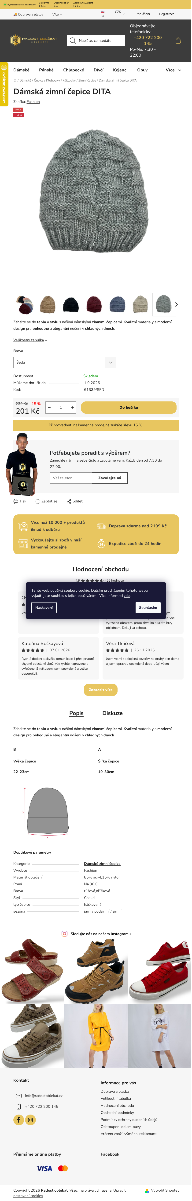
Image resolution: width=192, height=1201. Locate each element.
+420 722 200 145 (148, 40)
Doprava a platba (115, 1091)
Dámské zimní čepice (102, 863)
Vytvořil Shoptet (165, 1190)
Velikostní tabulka (28, 340)
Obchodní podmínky (117, 1112)
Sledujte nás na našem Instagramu (101, 934)
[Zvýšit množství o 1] (72, 407)
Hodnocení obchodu (101, 569)
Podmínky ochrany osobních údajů (129, 1119)
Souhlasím (148, 607)
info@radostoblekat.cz (44, 1095)
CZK (118, 12)
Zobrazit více (101, 689)
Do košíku (128, 407)
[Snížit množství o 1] (49, 407)
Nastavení (44, 607)
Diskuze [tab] (112, 713)
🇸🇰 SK (103, 14)
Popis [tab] (76, 713)
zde (127, 595)
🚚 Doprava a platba (28, 14)
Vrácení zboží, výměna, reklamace (129, 1133)
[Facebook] (18, 1120)
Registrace (166, 14)
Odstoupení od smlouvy (121, 1126)
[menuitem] (21, 70)
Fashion (33, 101)
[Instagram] (30, 1120)
